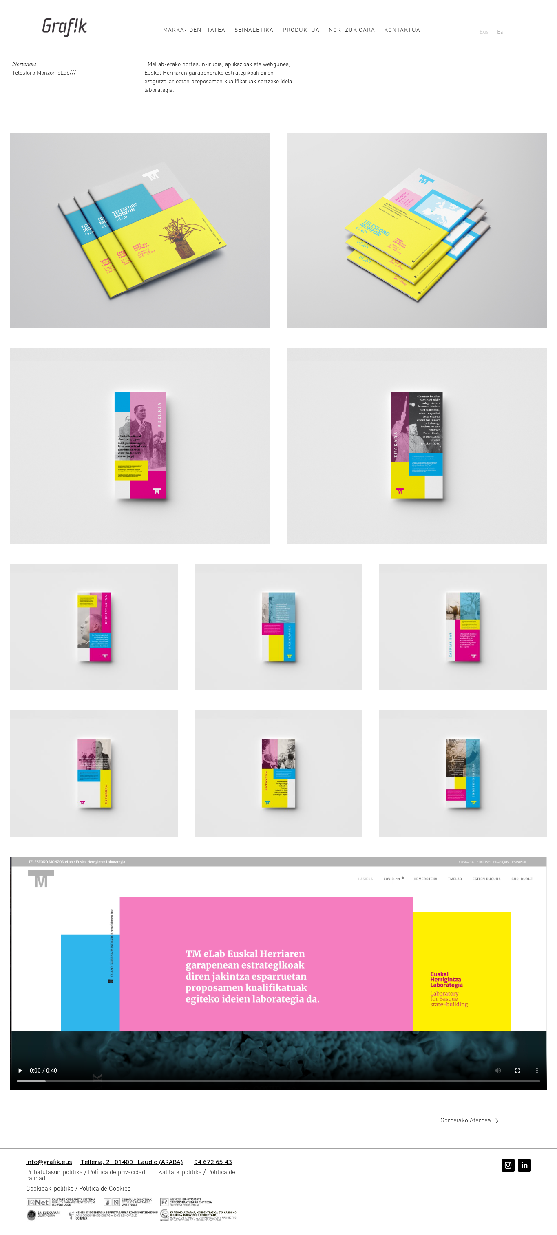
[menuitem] (484, 31)
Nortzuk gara (352, 30)
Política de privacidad (116, 1172)
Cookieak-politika (50, 1188)
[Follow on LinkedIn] (524, 1165)
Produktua (301, 30)
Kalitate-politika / (182, 1172)
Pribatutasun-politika (54, 1172)
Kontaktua (402, 30)
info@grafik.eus (49, 1162)
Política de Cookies (104, 1188)
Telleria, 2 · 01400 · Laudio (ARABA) (131, 1162)
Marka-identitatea (194, 30)
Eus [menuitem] (484, 31)
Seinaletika (254, 30)
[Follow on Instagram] (508, 1165)
